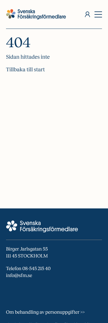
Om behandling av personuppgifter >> (45, 312)
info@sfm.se (19, 275)
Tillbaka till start (25, 69)
